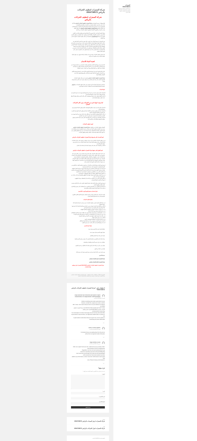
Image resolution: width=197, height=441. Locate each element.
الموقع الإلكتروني (102, 401)
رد (103, 322)
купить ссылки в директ (94, 327)
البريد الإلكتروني (102, 396)
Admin (95, 274)
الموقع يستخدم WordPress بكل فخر (98, 438)
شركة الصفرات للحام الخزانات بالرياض (97, 261)
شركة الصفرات (94, 36)
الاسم (103, 391)
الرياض (73, 84)
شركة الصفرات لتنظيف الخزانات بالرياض (78, 274)
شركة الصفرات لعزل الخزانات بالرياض (97, 258)
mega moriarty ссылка (95, 342)
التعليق (103, 374)
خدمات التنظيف (89, 274)
